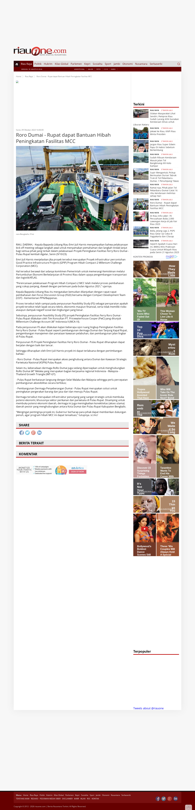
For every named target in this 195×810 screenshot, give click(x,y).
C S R (106, 69)
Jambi (117, 64)
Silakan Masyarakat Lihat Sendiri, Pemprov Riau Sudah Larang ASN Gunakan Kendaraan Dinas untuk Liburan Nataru (156, 119)
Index (113, 69)
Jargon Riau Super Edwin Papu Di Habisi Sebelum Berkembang (162, 147)
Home (18, 76)
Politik (37, 64)
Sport (108, 64)
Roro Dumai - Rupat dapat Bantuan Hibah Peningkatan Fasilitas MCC (164, 205)
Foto (98, 69)
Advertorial (79, 69)
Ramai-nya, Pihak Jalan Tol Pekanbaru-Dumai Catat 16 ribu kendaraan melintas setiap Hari (163, 191)
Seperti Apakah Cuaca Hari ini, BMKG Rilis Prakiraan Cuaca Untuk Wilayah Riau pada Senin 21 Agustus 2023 (164, 248)
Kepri (87, 64)
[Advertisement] (97, 21)
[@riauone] (163, 798)
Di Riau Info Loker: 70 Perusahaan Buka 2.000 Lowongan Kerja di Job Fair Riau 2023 (163, 220)
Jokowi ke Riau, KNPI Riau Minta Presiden (163, 132)
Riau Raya (26, 64)
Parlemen (76, 64)
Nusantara (141, 64)
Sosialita (97, 64)
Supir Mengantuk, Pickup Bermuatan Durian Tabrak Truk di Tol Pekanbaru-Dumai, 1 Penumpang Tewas (164, 176)
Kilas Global (61, 64)
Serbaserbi (156, 64)
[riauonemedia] (157, 798)
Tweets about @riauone (148, 708)
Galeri (90, 69)
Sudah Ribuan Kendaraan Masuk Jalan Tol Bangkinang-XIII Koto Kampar (163, 161)
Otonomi (127, 64)
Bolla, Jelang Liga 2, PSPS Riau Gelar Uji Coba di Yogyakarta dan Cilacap (162, 233)
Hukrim (48, 64)
